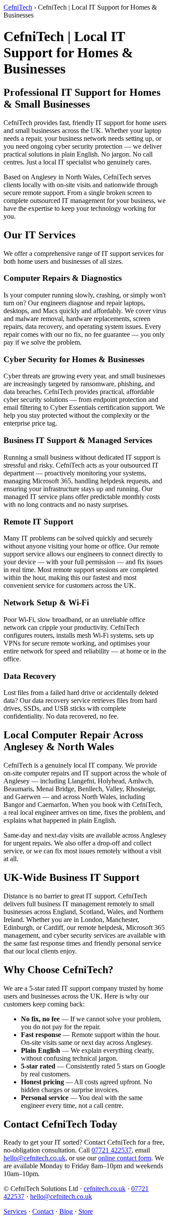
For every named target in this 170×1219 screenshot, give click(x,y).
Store (85, 1211)
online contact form (124, 1158)
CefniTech (17, 7)
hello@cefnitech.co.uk (34, 1158)
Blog (66, 1211)
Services (15, 1211)
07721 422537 (112, 1150)
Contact (43, 1211)
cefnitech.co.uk (105, 1188)
